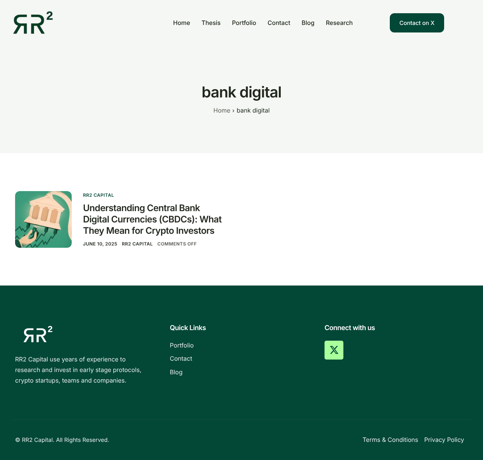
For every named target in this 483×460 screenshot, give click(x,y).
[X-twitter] (334, 350)
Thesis (211, 22)
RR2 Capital (98, 195)
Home (181, 22)
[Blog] (241, 372)
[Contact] (241, 359)
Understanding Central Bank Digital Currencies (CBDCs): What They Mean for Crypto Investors (152, 219)
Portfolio (244, 22)
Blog (307, 22)
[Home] (33, 22)
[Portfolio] (241, 345)
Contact (279, 22)
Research (339, 22)
